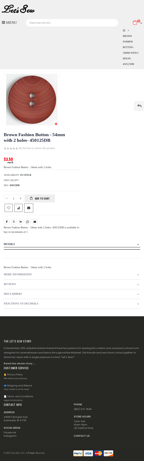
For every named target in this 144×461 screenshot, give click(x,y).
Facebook (7, 222)
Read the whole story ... (19, 363)
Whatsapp (28, 222)
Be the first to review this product (37, 148)
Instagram (10, 436)
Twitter (14, 222)
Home (124, 30)
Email (35, 222)
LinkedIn (21, 222)
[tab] (72, 245)
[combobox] (72, 23)
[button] (56, 124)
